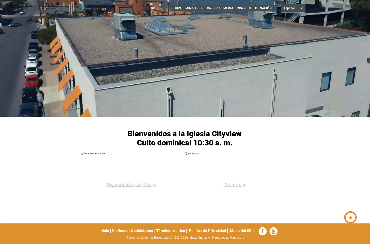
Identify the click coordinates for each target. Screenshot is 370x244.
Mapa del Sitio (242, 230)
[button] (176, 8)
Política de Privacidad (207, 230)
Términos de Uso (170, 230)
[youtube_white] (273, 231)
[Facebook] (262, 231)
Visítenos (120, 230)
